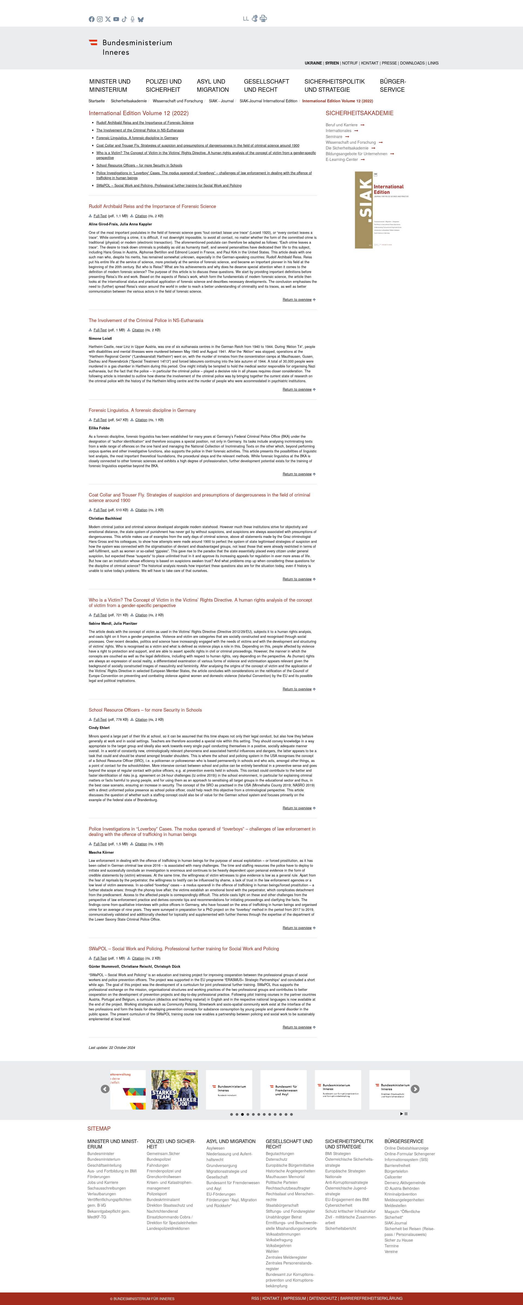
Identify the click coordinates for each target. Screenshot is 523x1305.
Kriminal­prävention (401, 1194)
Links (433, 63)
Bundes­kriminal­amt (163, 1199)
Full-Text (100, 215)
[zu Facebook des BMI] (92, 19)
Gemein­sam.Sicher (163, 1153)
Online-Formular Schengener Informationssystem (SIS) (410, 1156)
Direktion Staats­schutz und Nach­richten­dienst (170, 1208)
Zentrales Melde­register (286, 1257)
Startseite (97, 100)
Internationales (338, 130)
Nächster (415, 1089)
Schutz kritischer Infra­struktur (350, 1211)
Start (401, 1113)
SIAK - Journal (221, 100)
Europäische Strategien (345, 1171)
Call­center (393, 1177)
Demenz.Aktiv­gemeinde (405, 1182)
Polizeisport (157, 1193)
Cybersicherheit (338, 1205)
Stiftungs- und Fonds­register (290, 1211)
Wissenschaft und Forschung (178, 100)
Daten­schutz (276, 1159)
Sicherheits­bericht (340, 1228)
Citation (141, 215)
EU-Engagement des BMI (347, 1199)
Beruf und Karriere (342, 124)
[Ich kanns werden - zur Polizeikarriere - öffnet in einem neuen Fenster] (134, 1090)
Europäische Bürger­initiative (290, 1165)
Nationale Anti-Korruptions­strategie (346, 1179)
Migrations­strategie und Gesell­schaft (226, 1174)
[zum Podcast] (133, 19)
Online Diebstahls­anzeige (406, 1148)
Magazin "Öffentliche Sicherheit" (402, 1214)
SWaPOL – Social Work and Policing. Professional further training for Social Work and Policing (169, 185)
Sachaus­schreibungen (106, 1188)
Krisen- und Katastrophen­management (169, 1185)
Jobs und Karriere (102, 1182)
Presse (389, 63)
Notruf (350, 63)
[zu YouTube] (116, 19)
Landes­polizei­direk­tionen (168, 1228)
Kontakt (370, 63)
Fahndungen (158, 1165)
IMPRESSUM (294, 1298)
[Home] (131, 42)
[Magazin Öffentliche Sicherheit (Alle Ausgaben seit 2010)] (407, 1090)
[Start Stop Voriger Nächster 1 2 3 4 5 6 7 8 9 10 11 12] (261, 1089)
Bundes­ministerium (103, 1159)
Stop (406, 1113)
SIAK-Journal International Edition (268, 100)
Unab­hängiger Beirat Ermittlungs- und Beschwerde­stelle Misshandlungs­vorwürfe (292, 1222)
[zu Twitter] (108, 19)
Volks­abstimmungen (283, 1234)
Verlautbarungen (101, 1193)
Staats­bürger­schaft (282, 1205)
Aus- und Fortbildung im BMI (112, 1171)
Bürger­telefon (396, 1171)
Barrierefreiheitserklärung (371, 1298)
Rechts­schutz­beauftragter (288, 1188)
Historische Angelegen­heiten (290, 1171)
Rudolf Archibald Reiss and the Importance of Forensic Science (145, 122)
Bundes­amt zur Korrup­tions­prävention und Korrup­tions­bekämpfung (290, 1280)
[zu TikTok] (125, 19)
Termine (392, 1245)
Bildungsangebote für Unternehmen (356, 153)
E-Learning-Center (342, 159)
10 (280, 1114)
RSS (255, 1298)
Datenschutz (323, 1298)
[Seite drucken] (263, 20)
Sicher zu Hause (399, 1240)
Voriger (105, 1089)
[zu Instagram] (100, 19)
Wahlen (272, 1251)
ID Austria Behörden (402, 1188)
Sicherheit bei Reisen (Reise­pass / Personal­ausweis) (410, 1231)
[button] (110, 84)
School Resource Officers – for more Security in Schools (139, 165)
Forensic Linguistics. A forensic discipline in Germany (137, 137)
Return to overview (297, 299)
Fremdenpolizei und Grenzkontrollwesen (164, 1173)
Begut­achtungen (280, 1153)
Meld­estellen (395, 1205)
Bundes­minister (100, 1153)
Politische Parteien (282, 1182)
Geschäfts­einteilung (104, 1165)
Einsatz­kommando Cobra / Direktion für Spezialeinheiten (172, 1219)
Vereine (391, 1251)
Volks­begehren (278, 1245)
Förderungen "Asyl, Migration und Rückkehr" (231, 1202)
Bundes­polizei (159, 1159)
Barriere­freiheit (397, 1165)
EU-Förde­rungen (221, 1194)
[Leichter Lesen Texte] (246, 20)
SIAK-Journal (396, 1223)
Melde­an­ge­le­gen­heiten (404, 1199)
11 (286, 1114)
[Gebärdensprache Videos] (255, 20)
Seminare (334, 136)
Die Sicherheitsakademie (347, 148)
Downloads (412, 63)
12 (291, 1114)
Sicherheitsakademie (129, 100)
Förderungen (98, 1176)
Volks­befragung (279, 1239)
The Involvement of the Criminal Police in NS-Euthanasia (140, 130)
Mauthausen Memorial (285, 1176)
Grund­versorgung (221, 1165)
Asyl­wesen (215, 1148)
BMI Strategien (338, 1153)
